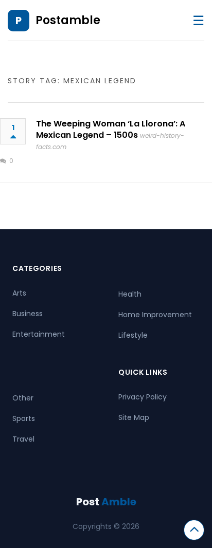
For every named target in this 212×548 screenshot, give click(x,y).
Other (22, 398)
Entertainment (38, 334)
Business (27, 313)
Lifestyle (133, 335)
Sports (23, 418)
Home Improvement (155, 314)
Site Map (133, 417)
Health (130, 294)
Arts (19, 293)
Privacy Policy (142, 397)
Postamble (68, 20)
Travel (23, 439)
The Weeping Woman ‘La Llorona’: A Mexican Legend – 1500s (110, 129)
